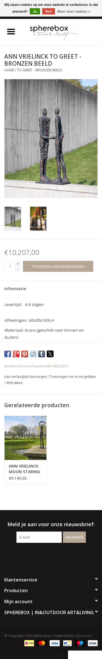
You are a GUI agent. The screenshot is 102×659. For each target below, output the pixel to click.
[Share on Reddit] (33, 354)
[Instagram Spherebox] (56, 554)
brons (25, 366)
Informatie (15, 288)
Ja (35, 12)
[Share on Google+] (16, 354)
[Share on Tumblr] (41, 354)
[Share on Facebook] (7, 354)
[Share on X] (50, 354)
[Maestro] (79, 642)
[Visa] (54, 642)
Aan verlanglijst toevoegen (26, 376)
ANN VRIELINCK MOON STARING (24, 468)
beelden (11, 366)
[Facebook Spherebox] (45, 554)
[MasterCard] (41, 642)
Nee (48, 12)
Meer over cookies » (73, 12)
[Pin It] (24, 354)
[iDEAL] (28, 642)
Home (9, 70)
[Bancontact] (67, 642)
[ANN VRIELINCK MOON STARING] (25, 438)
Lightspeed (83, 635)
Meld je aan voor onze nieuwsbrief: (51, 524)
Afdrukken (14, 382)
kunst (37, 366)
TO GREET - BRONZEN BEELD (39, 70)
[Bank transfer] (92, 642)
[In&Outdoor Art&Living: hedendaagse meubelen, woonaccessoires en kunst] (62, 31)
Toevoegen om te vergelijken (73, 376)
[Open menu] (11, 31)
